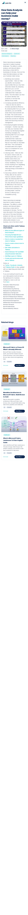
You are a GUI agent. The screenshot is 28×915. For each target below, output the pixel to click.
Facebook (13, 265)
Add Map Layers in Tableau (13, 256)
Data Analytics (5, 56)
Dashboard (16, 53)
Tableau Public (10, 267)
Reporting (13, 56)
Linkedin (19, 265)
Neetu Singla (15, 48)
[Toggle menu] (25, 2)
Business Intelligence (7, 53)
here (7, 282)
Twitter (7, 265)
